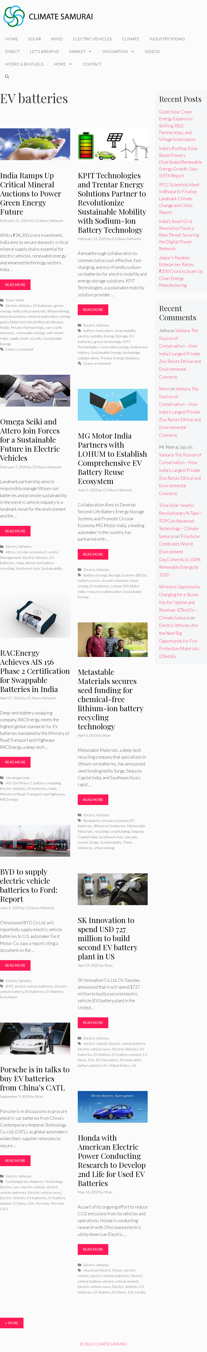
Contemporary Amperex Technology (34, 1181)
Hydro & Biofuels (24, 64)
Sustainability (51, 568)
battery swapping (47, 783)
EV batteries (43, 305)
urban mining (104, 848)
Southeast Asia (28, 568)
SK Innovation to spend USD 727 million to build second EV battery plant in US (108, 938)
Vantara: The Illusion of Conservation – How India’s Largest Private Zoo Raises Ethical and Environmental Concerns (180, 354)
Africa (10, 552)
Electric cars (10, 1187)
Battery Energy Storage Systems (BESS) (115, 575)
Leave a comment (20, 349)
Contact (92, 64)
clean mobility (125, 330)
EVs (91, 1060)
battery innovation (98, 330)
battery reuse (89, 580)
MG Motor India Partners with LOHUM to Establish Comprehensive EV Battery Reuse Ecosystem (112, 458)
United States (119, 1065)
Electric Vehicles (92, 38)
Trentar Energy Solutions (120, 358)
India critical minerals (29, 311)
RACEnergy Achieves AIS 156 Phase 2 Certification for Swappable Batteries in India (35, 671)
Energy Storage (116, 336)
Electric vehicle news (94, 1049)
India (20, 563)
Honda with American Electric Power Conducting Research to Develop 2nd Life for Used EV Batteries (112, 1160)
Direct (12, 51)
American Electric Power (103, 1270)
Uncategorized (17, 777)
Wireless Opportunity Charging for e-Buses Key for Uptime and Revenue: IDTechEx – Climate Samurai (179, 602)
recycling (101, 831)
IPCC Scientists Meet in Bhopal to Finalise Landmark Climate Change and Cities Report (179, 198)
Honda (140, 1292)
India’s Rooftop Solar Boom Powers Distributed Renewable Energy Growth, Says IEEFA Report (180, 162)
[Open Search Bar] (7, 76)
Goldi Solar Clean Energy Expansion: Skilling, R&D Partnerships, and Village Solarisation (177, 125)
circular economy (30, 552)
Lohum (116, 586)
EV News (20, 1203)
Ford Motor (9, 997)
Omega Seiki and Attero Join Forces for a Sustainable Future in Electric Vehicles (30, 439)
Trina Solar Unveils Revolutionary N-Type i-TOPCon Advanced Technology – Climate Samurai (180, 521)
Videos (152, 51)
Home (11, 38)
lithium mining (58, 311)
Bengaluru (92, 820)
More (60, 64)
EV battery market (126, 1054)
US (134, 1065)
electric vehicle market (121, 1281)
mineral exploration (43, 316)
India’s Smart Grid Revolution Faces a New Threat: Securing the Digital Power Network (179, 235)
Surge (94, 842)
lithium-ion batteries (110, 826)
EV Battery (54, 991)
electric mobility (90, 336)
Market (77, 51)
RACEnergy (9, 799)
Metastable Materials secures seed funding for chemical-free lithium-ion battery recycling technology (110, 699)
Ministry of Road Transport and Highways (32, 794)
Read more (15, 284)
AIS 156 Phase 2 (19, 783)
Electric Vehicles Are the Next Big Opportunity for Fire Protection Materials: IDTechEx (179, 641)
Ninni (164, 388)
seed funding (120, 831)
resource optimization (104, 591)
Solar (34, 38)
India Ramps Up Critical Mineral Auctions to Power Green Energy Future (30, 193)
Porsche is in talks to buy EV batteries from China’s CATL (35, 1078)
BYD (9, 986)
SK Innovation (107, 1060)
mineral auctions (13, 316)
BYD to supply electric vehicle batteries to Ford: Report (29, 885)
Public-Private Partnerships (22, 327)
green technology (107, 341)
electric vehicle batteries (34, 986)
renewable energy (30, 333)
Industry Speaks (167, 38)
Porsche (42, 1203)
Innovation (115, 51)
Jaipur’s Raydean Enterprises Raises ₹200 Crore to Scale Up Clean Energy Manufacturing (181, 271)
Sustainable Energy (106, 352)
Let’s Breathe (44, 51)
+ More (11, 1323)
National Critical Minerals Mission (36, 322)
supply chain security (25, 338)
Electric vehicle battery (127, 1043)
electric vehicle (95, 1043)
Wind (57, 38)
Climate (130, 38)
